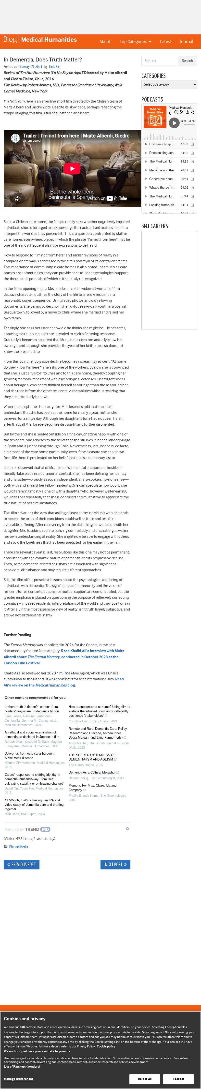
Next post (113, 865)
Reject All (144, 1079)
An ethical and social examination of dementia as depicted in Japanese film (32, 735)
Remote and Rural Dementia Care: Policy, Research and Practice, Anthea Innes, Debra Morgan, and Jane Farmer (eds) (98, 733)
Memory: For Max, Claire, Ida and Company (92, 788)
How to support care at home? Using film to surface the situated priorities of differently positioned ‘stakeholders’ (99, 711)
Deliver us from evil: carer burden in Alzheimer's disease (30, 756)
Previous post (24, 865)
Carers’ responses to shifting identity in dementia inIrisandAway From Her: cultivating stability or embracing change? (34, 779)
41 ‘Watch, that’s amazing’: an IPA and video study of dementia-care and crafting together (34, 804)
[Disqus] (67, 934)
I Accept (178, 1079)
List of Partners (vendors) (22, 1067)
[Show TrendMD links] (127, 829)
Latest (165, 41)
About (105, 41)
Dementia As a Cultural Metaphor (92, 772)
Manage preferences (18, 1079)
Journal (186, 41)
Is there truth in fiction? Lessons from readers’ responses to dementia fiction (32, 709)
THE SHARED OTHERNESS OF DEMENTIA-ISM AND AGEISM (92, 757)
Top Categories (134, 41)
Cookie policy (106, 1046)
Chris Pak (54, 67)
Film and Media (18, 847)
